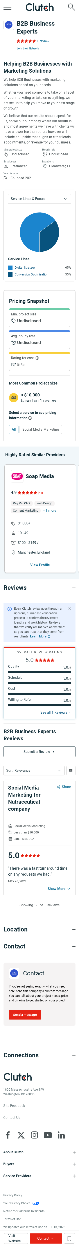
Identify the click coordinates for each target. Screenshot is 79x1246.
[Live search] (71, 7)
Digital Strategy (25, 267)
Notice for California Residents (24, 1211)
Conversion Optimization (31, 274)
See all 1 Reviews (53, 712)
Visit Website (14, 1238)
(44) (40, 492)
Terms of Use (12, 1219)
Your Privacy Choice (16, 1203)
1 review (43, 41)
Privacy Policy (12, 1195)
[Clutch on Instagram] (34, 1135)
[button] (34, 770)
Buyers (8, 1164)
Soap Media (40, 476)
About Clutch (13, 1152)
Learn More (38, 636)
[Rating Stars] (27, 492)
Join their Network (28, 48)
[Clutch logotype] (39, 7)
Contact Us (11, 1118)
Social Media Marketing (40, 429)
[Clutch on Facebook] (7, 1135)
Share (66, 787)
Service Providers (17, 1176)
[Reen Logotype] (17, 476)
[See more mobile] (59, 889)
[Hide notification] (70, 608)
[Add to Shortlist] (69, 1238)
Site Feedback (14, 1106)
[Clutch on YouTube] (47, 1135)
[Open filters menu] (70, 770)
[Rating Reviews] (26, 41)
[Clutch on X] (21, 1135)
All (14, 429)
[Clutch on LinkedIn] (61, 1135)
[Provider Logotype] (9, 25)
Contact (43, 1238)
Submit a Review (36, 752)
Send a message (25, 1014)
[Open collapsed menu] (7, 7)
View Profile (40, 565)
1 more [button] (50, 510)
